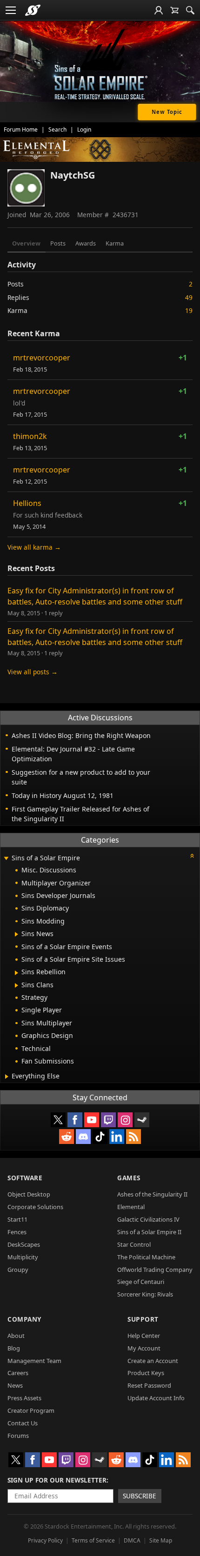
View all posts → (32, 671)
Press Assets (24, 1398)
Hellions (27, 503)
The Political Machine (146, 1257)
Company (24, 1319)
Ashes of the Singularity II (152, 1194)
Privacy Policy (45, 1540)
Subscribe (139, 1495)
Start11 (17, 1219)
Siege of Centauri (140, 1281)
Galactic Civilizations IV (148, 1219)
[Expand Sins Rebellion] (16, 973)
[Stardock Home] (32, 10)
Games (128, 1177)
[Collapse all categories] (192, 855)
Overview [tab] (26, 243)
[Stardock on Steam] (141, 1119)
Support (143, 1319)
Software (24, 1177)
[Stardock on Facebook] (75, 1119)
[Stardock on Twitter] (58, 1119)
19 (189, 310)
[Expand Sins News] (16, 934)
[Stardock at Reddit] (66, 1136)
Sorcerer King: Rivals (145, 1294)
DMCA (132, 1540)
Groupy (17, 1269)
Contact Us (22, 1423)
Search (57, 129)
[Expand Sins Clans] (16, 985)
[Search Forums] (190, 10)
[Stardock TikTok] (100, 1136)
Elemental (131, 1207)
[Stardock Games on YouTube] (91, 1119)
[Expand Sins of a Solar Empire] (6, 858)
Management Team (34, 1361)
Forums (18, 1435)
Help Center (143, 1335)
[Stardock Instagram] (125, 1119)
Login (84, 129)
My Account (143, 1348)
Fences (17, 1232)
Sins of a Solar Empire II (149, 1232)
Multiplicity (22, 1257)
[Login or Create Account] (159, 10)
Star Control (134, 1244)
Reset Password (149, 1385)
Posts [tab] (58, 243)
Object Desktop (28, 1194)
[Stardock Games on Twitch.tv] (108, 1119)
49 (189, 297)
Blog (13, 1348)
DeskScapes (23, 1244)
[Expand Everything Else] (6, 1076)
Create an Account (152, 1361)
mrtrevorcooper (41, 357)
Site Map (160, 1540)
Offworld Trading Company (155, 1269)
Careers (17, 1373)
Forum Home (21, 129)
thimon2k (30, 436)
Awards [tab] (85, 243)
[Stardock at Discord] (83, 1136)
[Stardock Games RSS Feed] (133, 1136)
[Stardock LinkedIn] (116, 1136)
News (15, 1385)
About (16, 1335)
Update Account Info (156, 1398)
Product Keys (145, 1373)
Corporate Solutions (35, 1207)
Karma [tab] (115, 243)
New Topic (167, 111)
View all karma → (34, 547)
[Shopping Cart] (174, 10)
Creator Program (30, 1410)
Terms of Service (93, 1540)
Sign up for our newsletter (57, 1480)
